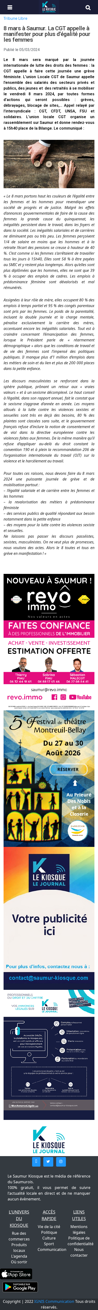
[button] (36, 1162)
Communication (52, 1249)
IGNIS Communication (54, 1301)
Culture (49, 1238)
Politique (49, 1232)
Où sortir (19, 1261)
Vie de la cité (49, 1226)
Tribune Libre (15, 18)
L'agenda (19, 1256)
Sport (49, 1243)
